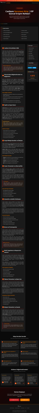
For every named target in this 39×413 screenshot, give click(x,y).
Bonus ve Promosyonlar (24, 32)
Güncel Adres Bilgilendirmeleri (7, 32)
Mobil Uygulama (23, 34)
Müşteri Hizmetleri (24, 38)
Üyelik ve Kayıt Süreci (6, 34)
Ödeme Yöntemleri (24, 36)
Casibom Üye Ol (25, 399)
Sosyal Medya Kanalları (6, 36)
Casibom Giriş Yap (15, 399)
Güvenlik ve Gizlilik (24, 30)
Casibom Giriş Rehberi (6, 30)
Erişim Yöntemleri (5, 38)
